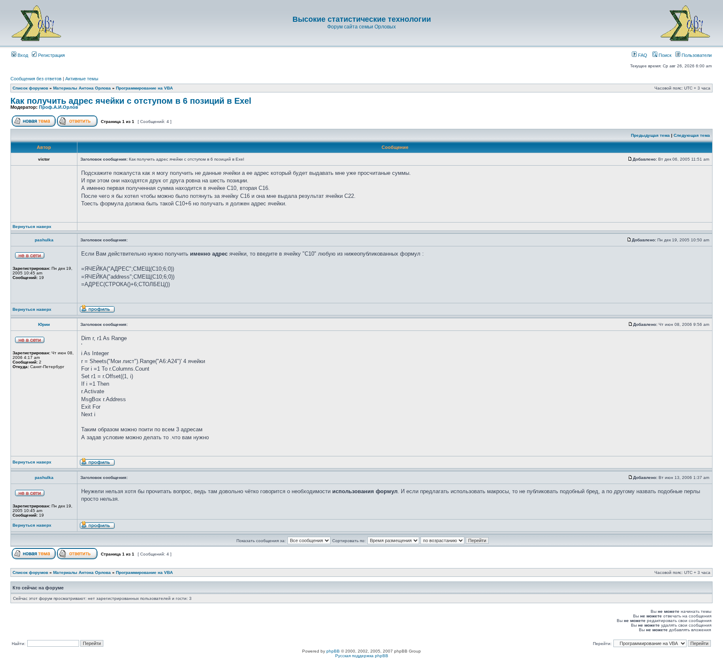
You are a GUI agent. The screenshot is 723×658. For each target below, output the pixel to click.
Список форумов (30, 88)
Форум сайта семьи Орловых (361, 27)
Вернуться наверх (32, 226)
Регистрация (51, 55)
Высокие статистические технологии (361, 19)
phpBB (333, 651)
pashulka (44, 240)
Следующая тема (692, 135)
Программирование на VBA (144, 88)
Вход (22, 55)
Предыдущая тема (650, 135)
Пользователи (696, 55)
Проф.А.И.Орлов (58, 107)
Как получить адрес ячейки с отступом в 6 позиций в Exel (130, 100)
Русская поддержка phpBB (361, 655)
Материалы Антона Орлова (82, 88)
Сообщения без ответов (36, 78)
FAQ (642, 55)
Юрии (44, 324)
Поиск (664, 55)
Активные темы (81, 78)
